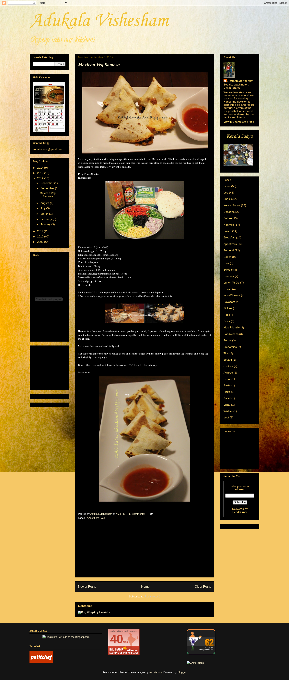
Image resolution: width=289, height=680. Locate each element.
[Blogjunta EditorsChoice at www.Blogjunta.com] (65, 636)
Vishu (227, 404)
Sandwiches (231, 333)
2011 (40, 231)
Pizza (227, 391)
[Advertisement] (144, 549)
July (43, 208)
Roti (226, 314)
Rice (226, 263)
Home (145, 586)
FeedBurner (239, 512)
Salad (227, 398)
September (47, 188)
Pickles (228, 308)
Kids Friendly (232, 327)
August (45, 203)
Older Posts (203, 586)
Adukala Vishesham (99, 21)
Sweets (228, 269)
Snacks (228, 198)
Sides (227, 186)
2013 (40, 173)
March (44, 213)
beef (226, 417)
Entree (228, 218)
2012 (40, 178)
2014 (40, 167)
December (47, 183)
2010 (40, 236)
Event (227, 379)
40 (116, 638)
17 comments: (137, 513)
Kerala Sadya (232, 205)
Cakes (227, 256)
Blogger (182, 672)
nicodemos (155, 672)
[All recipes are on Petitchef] (41, 661)
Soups (227, 340)
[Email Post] (151, 513)
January (45, 224)
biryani (228, 359)
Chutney (229, 276)
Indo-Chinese (232, 295)
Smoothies (230, 346)
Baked (227, 231)
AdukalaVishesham (240, 80)
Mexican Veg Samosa (99, 64)
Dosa (227, 321)
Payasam (229, 301)
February (46, 219)
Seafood (229, 250)
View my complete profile (239, 121)
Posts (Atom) (152, 596)
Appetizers (93, 517)
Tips (226, 353)
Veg (103, 517)
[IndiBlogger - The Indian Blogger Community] (201, 653)
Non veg (229, 224)
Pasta (227, 385)
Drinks (227, 289)
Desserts (229, 211)
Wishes (228, 411)
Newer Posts (87, 586)
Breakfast (229, 237)
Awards (228, 372)
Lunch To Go (231, 282)
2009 (40, 241)
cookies (228, 366)
